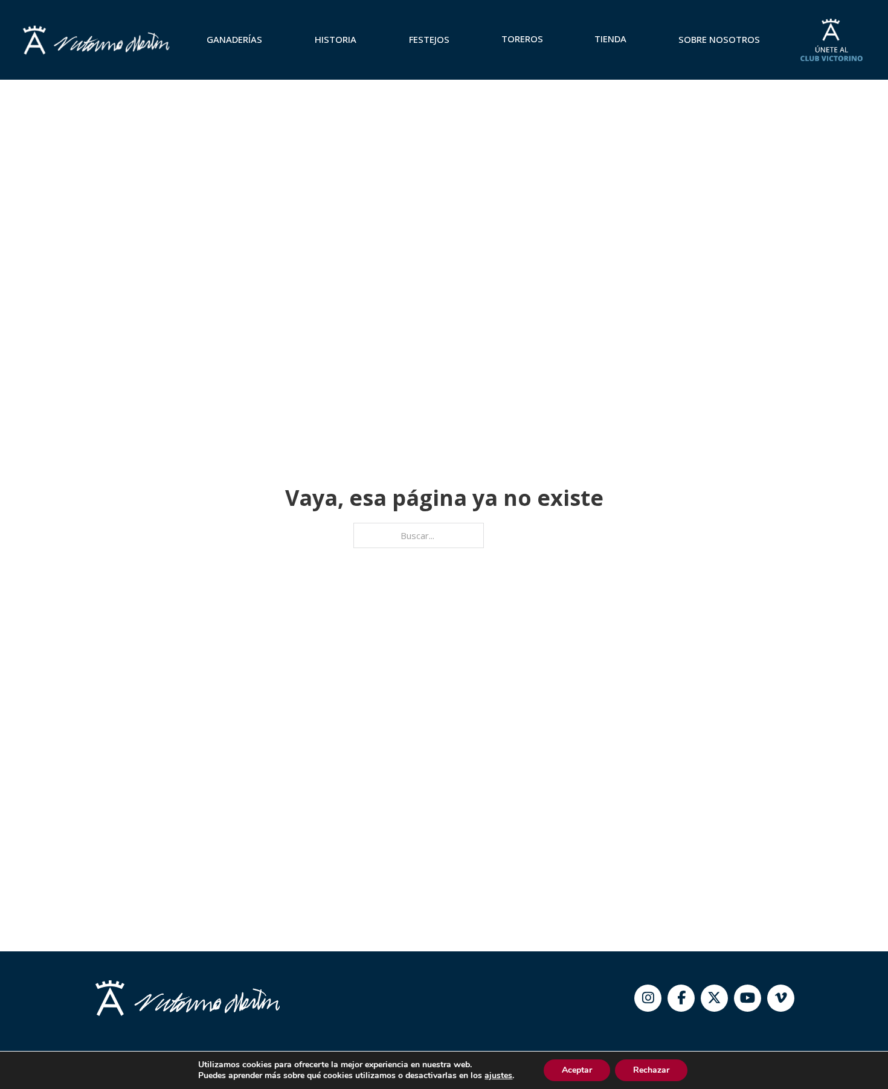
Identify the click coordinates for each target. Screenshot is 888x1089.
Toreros (522, 39)
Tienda (610, 39)
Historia (335, 39)
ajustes (498, 1075)
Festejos (429, 39)
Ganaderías (234, 39)
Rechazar (651, 1070)
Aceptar (577, 1070)
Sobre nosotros (719, 39)
